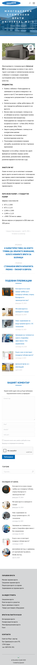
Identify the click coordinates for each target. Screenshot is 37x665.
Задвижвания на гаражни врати (13, 588)
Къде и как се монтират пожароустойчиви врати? (24, 353)
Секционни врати (8, 599)
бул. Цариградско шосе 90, (11, 642)
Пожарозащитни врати (10, 622)
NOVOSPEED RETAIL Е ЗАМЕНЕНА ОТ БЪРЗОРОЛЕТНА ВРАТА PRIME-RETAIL (23, 552)
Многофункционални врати (11, 625)
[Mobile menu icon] (34, 3)
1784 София (6, 644)
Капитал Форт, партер (9, 639)
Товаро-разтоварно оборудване (13, 608)
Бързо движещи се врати (10, 605)
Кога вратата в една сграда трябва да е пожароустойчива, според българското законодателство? (24, 294)
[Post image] (7, 292)
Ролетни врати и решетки (11, 602)
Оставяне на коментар (18, 234)
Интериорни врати (8, 619)
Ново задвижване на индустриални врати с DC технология (24, 324)
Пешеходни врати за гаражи (12, 585)
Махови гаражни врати (10, 580)
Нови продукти (16, 231)
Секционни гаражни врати (11, 583)
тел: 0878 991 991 (8, 647)
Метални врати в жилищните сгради (22, 310)
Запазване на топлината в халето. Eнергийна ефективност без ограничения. (24, 339)
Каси (3, 627)
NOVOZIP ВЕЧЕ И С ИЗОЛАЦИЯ (22, 365)
